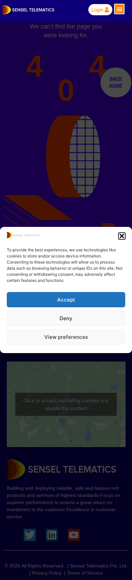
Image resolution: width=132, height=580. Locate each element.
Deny (66, 318)
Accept (66, 299)
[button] (121, 236)
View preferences (66, 337)
